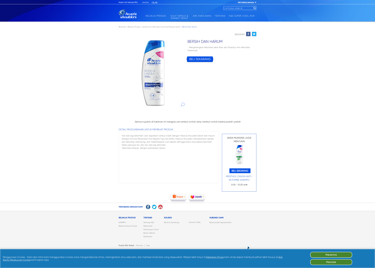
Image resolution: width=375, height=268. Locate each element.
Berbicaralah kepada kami (220, 222)
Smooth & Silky (195, 222)
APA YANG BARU (202, 16)
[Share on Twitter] (254, 34)
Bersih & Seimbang (171, 222)
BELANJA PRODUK (127, 217)
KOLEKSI (168, 217)
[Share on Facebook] (248, 34)
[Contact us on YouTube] (160, 207)
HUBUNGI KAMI (216, 217)
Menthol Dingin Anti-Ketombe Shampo (239, 178)
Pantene (139, 245)
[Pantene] (145, 2)
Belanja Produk (156, 16)
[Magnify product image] (182, 105)
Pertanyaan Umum (151, 229)
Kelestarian (147, 226)
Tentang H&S (148, 222)
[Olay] (154, 2)
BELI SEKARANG (200, 59)
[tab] (127, 129)
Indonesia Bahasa (246, 2)
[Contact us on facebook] (148, 207)
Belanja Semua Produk (128, 226)
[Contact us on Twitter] (154, 207)
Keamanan (147, 236)
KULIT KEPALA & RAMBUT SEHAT (179, 17)
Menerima (331, 254)
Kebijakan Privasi (215, 257)
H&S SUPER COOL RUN (242, 16)
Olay (148, 245)
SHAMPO (122, 222)
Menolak (331, 262)
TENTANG (220, 16)
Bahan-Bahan (149, 233)
